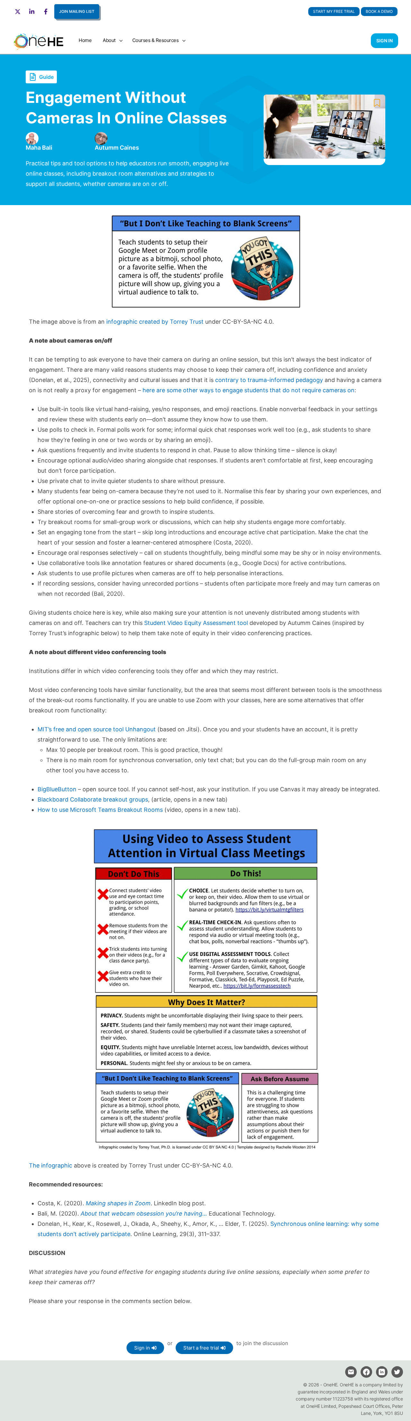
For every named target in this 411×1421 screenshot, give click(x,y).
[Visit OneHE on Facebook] (46, 11)
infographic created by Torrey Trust (155, 321)
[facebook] (366, 1372)
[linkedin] (382, 1372)
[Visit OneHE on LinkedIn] (32, 11)
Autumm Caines (117, 148)
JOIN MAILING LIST (76, 11)
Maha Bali (39, 148)
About (109, 40)
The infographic (50, 1165)
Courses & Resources (155, 40)
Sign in (384, 40)
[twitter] (397, 1372)
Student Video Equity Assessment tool (196, 622)
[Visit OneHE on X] (18, 11)
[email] (351, 1372)
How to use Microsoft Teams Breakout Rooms (100, 809)
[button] (379, 11)
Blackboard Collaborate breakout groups (93, 799)
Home (85, 40)
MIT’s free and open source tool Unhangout (97, 729)
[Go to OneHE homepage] (38, 40)
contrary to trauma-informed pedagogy (269, 380)
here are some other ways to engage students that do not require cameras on (248, 390)
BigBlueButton (57, 789)
